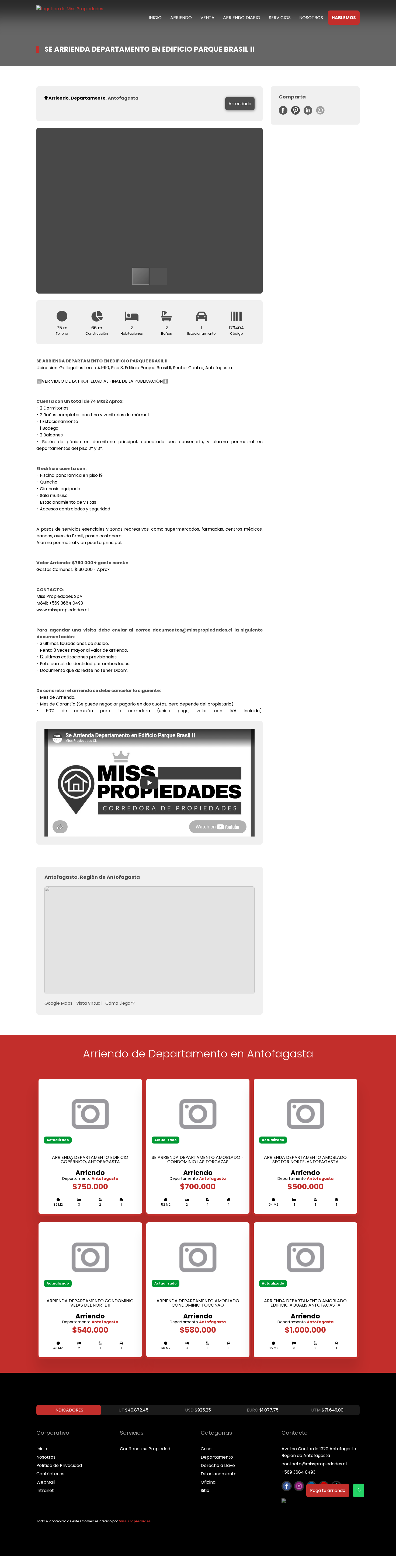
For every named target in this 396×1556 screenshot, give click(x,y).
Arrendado (239, 104)
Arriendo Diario (241, 18)
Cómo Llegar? (120, 1003)
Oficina (208, 1482)
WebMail (45, 1482)
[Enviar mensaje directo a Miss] (358, 1490)
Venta (207, 18)
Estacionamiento (219, 1474)
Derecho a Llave (218, 1465)
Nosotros (311, 18)
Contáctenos (50, 1474)
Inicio (155, 18)
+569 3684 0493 (298, 1472)
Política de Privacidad (59, 1465)
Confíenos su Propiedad (145, 1449)
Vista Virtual (89, 1003)
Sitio (205, 1490)
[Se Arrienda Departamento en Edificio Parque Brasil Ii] (284, 113)
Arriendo (181, 18)
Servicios (280, 18)
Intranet (45, 1490)
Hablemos (344, 18)
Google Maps (58, 1003)
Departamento (217, 1457)
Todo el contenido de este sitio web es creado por (93, 1521)
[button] (249, 140)
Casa (206, 1449)
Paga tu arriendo (327, 1490)
